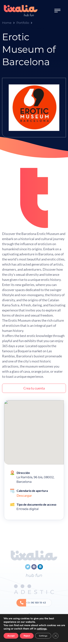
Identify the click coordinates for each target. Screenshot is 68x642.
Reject (27, 635)
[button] (57, 10)
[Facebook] (34, 566)
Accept (11, 635)
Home (7, 23)
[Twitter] (27, 566)
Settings (43, 635)
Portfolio (22, 23)
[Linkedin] (40, 566)
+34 (36, 602)
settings (42, 628)
